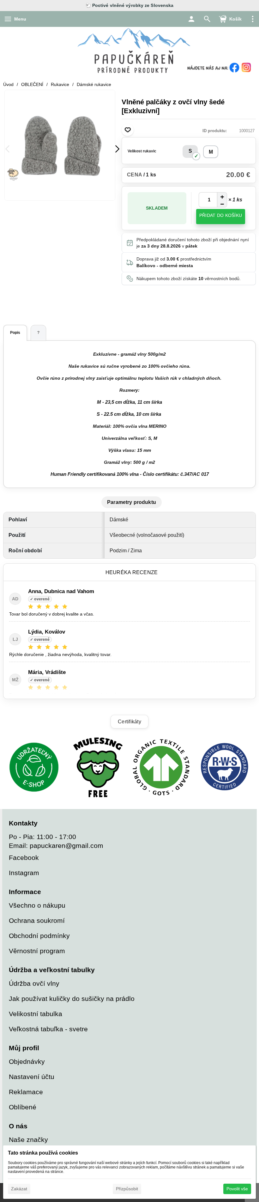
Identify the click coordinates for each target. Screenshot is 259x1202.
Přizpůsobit (127, 1188)
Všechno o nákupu (37, 905)
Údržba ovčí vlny (34, 983)
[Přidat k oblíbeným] (128, 130)
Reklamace (26, 1091)
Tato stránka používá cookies (43, 1153)
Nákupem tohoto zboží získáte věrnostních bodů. (188, 278)
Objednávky (27, 1061)
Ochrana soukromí (37, 920)
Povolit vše (237, 1188)
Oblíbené (22, 1107)
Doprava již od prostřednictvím (173, 262)
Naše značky (28, 1139)
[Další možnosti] (252, 19)
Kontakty (23, 823)
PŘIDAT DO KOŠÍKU (220, 215)
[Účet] (191, 19)
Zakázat (19, 1188)
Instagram (24, 872)
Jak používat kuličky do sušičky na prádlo (72, 998)
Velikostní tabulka (35, 1013)
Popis (15, 332)
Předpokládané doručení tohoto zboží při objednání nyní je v (192, 242)
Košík (235, 18)
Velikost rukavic (142, 151)
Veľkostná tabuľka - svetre (48, 1029)
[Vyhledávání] (207, 19)
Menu (20, 18)
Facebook (24, 857)
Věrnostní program (37, 950)
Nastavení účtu (31, 1076)
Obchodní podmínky (39, 935)
